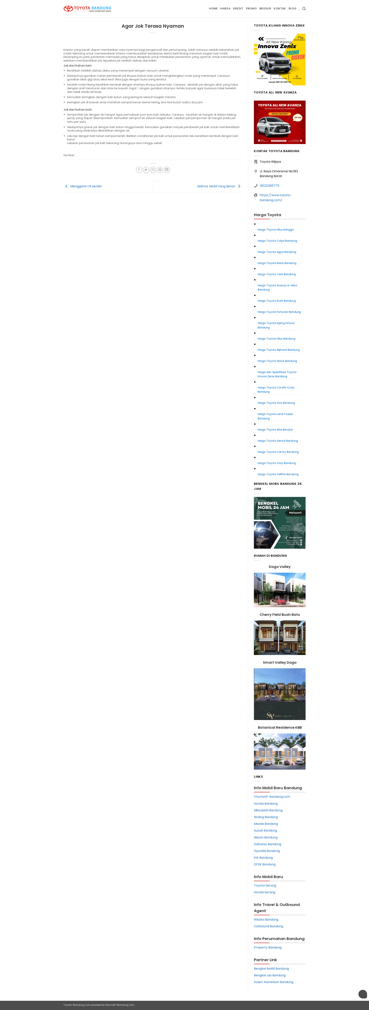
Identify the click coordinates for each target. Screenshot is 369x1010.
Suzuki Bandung (265, 830)
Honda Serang (264, 892)
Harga (225, 8)
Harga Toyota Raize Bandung (277, 263)
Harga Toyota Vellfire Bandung (278, 474)
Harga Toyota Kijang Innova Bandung (276, 325)
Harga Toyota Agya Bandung (277, 252)
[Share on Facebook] (139, 170)
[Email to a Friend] (153, 170)
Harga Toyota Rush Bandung (277, 301)
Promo (251, 8)
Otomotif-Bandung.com (272, 796)
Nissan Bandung (266, 837)
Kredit (238, 8)
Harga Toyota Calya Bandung (277, 241)
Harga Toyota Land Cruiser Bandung (275, 416)
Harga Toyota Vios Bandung (276, 403)
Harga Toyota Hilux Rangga (276, 230)
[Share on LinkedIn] (167, 170)
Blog (293, 8)
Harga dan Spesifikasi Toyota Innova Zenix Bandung (277, 374)
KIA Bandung (263, 857)
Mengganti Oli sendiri (86, 186)
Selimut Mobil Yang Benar (216, 186)
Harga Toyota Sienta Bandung (278, 441)
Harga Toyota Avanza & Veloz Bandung (277, 287)
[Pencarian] (304, 9)
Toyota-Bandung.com (77, 1005)
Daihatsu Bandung (267, 844)
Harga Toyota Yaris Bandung (277, 274)
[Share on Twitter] (146, 170)
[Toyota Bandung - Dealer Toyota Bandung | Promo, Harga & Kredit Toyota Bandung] (87, 8)
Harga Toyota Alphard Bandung (279, 350)
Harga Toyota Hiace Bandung (277, 361)
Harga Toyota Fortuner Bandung (279, 312)
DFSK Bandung (265, 864)
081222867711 (269, 185)
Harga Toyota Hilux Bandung (276, 339)
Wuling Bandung (266, 817)
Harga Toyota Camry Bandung (278, 452)
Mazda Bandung (266, 824)
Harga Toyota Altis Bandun (275, 430)
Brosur (265, 8)
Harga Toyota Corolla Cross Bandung (276, 390)
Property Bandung (268, 947)
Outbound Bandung (268, 926)
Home (213, 8)
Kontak (280, 8)
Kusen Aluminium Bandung (273, 982)
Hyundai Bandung (267, 851)
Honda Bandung (266, 803)
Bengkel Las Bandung (270, 975)
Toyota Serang (265, 885)
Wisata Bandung (266, 919)
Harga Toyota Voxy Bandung (277, 463)
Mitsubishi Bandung (268, 810)
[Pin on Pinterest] (160, 170)
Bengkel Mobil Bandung (271, 968)
